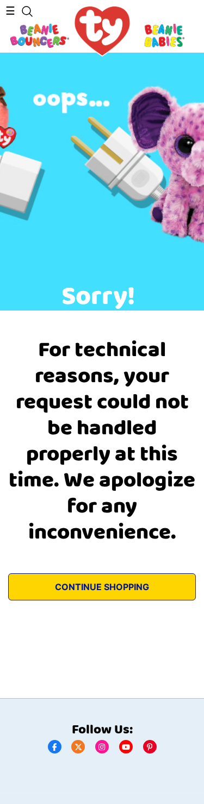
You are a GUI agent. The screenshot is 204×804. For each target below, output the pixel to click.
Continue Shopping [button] (102, 586)
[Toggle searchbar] (27, 11)
